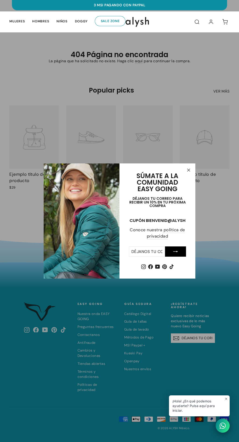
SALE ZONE (110, 21)
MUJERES (17, 21)
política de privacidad (166, 233)
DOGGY (81, 21)
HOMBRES (40, 21)
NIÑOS (61, 21)
